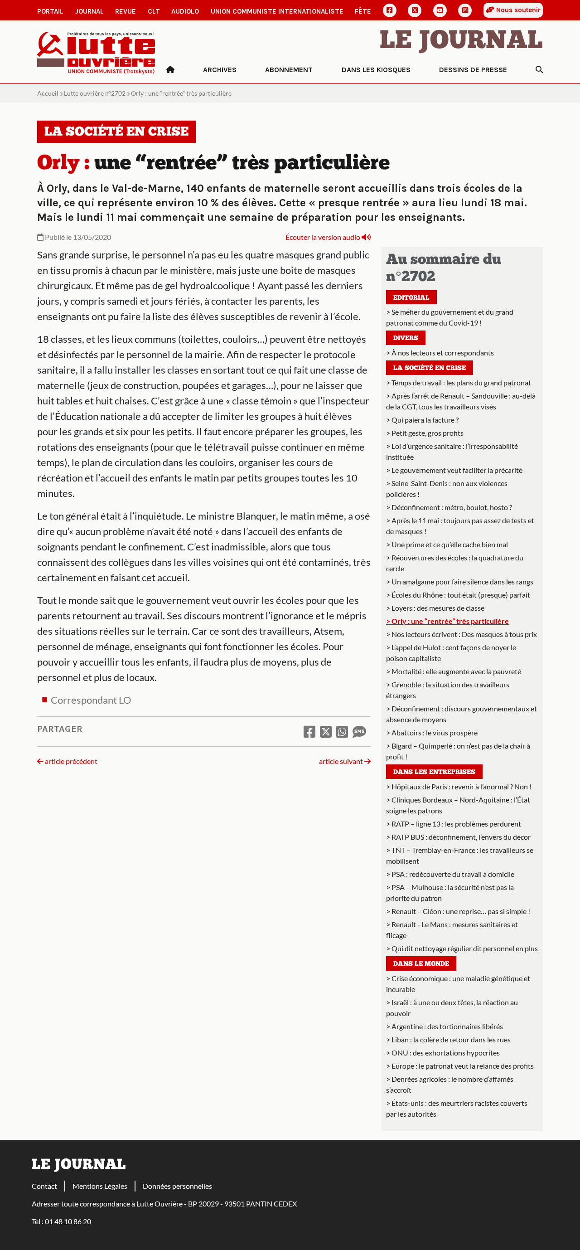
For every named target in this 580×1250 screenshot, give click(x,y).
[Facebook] (389, 10)
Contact (44, 1186)
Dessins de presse (473, 69)
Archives (220, 69)
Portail (50, 11)
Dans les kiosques (376, 69)
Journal (89, 11)
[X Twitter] (414, 10)
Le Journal (461, 41)
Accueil (47, 93)
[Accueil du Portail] (96, 52)
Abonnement (289, 69)
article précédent (70, 761)
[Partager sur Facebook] (309, 731)
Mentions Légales (99, 1186)
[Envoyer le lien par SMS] (359, 731)
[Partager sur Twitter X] (326, 731)
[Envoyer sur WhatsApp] (342, 731)
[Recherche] (539, 70)
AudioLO (185, 11)
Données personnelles (177, 1186)
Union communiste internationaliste (277, 11)
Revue (125, 11)
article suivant (341, 761)
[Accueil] (170, 70)
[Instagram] (465, 10)
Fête (363, 11)
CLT (154, 11)
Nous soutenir (517, 10)
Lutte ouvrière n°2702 (95, 93)
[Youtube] (440, 10)
